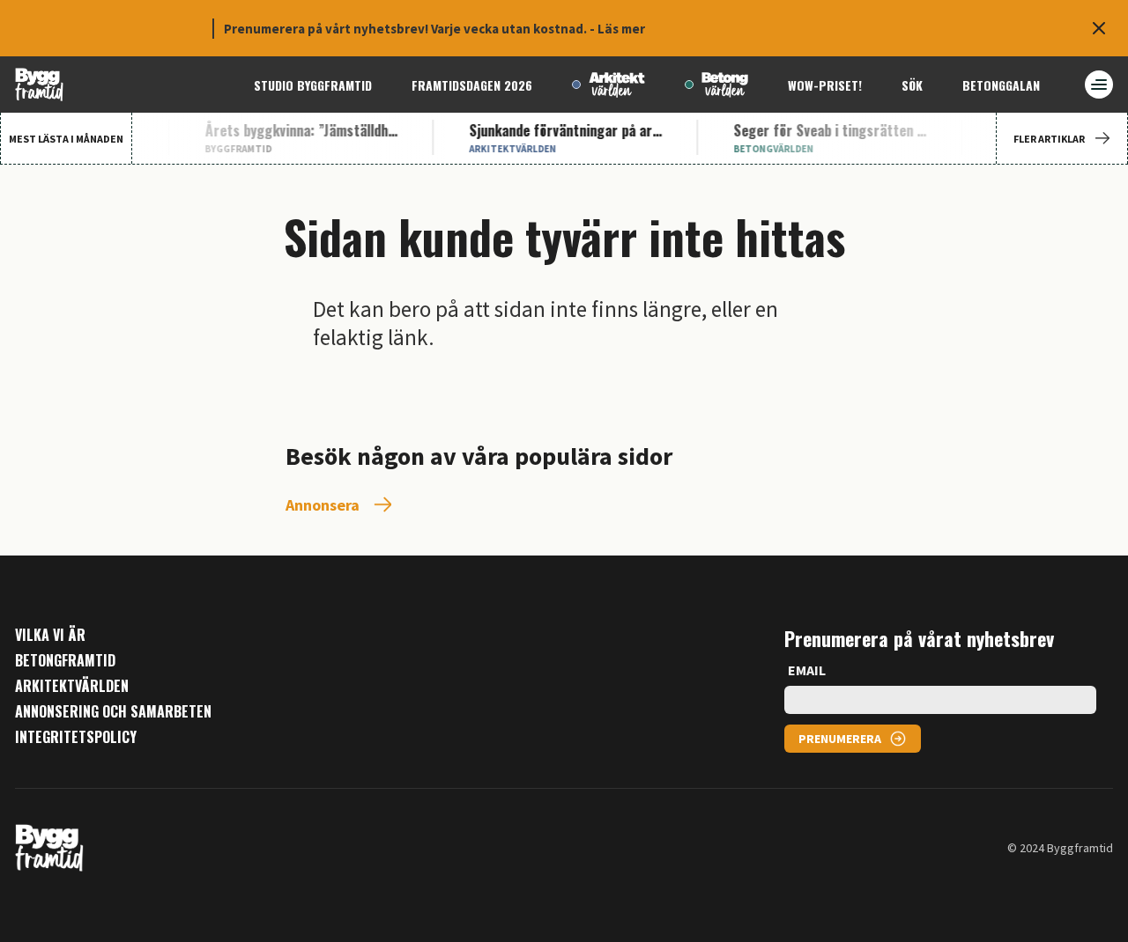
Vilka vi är (50, 635)
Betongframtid (65, 660)
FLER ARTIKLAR (1049, 138)
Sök (912, 85)
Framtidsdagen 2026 (472, 85)
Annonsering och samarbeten (113, 712)
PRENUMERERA (839, 739)
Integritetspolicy (76, 737)
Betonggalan (1001, 85)
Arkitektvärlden (72, 686)
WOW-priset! (825, 85)
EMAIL (807, 670)
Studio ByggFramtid (313, 85)
